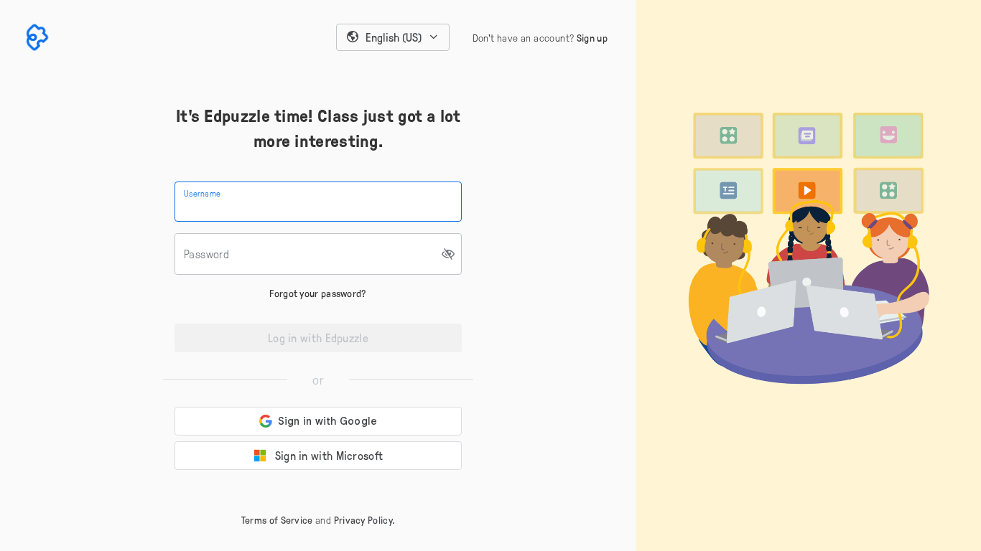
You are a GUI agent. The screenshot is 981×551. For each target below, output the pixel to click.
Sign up (592, 37)
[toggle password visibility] (449, 254)
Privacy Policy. (365, 520)
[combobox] (393, 37)
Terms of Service (277, 520)
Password (206, 254)
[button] (393, 37)
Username (202, 193)
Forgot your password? (317, 293)
